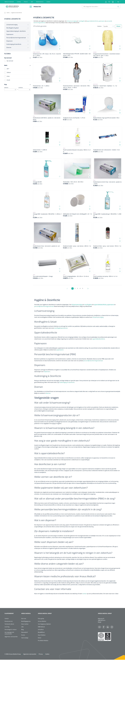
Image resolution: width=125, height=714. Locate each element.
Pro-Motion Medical (43, 640)
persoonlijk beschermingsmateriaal (44, 306)
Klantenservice (39, 1)
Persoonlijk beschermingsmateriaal (16, 37)
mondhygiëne (81, 21)
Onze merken (24, 624)
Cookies (47, 654)
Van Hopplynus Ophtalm (44, 624)
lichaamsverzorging (72, 21)
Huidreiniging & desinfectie (13, 44)
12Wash (9, 72)
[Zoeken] (118, 7)
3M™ (8, 68)
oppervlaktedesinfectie (92, 21)
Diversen (8, 47)
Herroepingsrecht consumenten (9, 633)
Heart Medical (41, 635)
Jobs (32, 1)
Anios (8, 76)
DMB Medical (41, 627)
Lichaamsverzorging (11, 24)
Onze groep (41, 618)
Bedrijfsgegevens (26, 621)
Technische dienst (9, 624)
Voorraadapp (24, 638)
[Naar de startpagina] (16, 6)
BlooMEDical (41, 632)
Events (23, 635)
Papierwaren (9, 34)
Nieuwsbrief (24, 632)
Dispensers (9, 41)
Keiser (39, 638)
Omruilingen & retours (11, 629)
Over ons (23, 618)
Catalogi (19, 1)
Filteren (118, 26)
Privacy (41, 654)
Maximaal (24, 88)
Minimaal (10, 88)
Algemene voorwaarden (11, 636)
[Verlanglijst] (108, 2)
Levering (7, 627)
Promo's (26, 1)
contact (84, 593)
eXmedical (41, 629)
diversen (48, 393)
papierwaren (102, 21)
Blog (22, 629)
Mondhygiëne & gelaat (12, 28)
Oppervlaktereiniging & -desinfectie (16, 31)
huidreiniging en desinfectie (66, 382)
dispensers (47, 371)
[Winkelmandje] (112, 2)
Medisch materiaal (9, 1)
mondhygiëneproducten (60, 328)
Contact (48, 1)
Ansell (8, 80)
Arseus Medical (42, 621)
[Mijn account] (106, 2)
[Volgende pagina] (88, 288)
